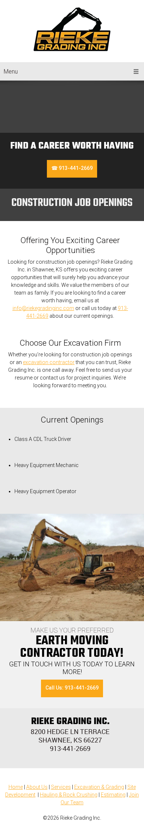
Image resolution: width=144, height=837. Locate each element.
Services (61, 787)
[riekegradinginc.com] (72, 29)
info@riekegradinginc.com (43, 308)
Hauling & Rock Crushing (68, 795)
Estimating (113, 795)
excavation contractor (49, 362)
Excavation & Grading (99, 787)
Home (15, 787)
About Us (37, 787)
